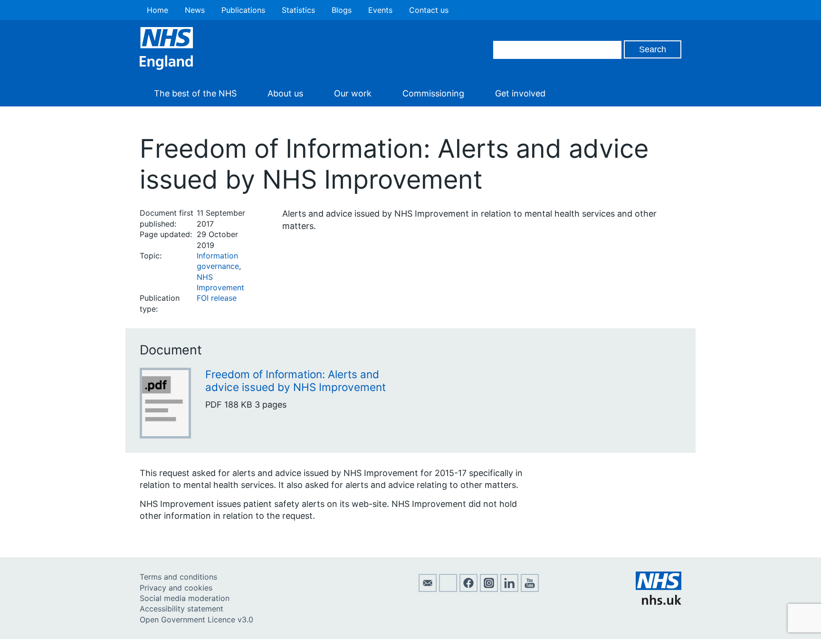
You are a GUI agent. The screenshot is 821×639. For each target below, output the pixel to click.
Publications (243, 10)
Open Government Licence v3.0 (196, 619)
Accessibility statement (181, 608)
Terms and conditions (178, 577)
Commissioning (433, 93)
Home (157, 10)
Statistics (298, 10)
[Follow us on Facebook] (468, 589)
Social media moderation (184, 598)
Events (380, 10)
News (195, 10)
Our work (353, 93)
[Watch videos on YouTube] (530, 589)
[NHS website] (658, 602)
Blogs (342, 10)
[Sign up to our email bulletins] (428, 589)
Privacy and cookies (176, 587)
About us (285, 93)
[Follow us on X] (448, 589)
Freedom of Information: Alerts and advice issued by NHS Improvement (295, 380)
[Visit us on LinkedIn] (509, 589)
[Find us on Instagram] (489, 589)
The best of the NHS (195, 93)
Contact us (429, 10)
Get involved (520, 93)
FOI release (217, 298)
